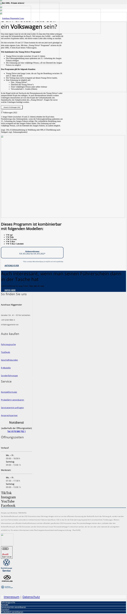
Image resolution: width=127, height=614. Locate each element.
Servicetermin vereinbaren (13, 607)
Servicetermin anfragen (12, 407)
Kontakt (4, 604)
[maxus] (7, 584)
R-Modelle (6, 367)
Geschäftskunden (9, 360)
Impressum (11, 597)
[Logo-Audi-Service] (7, 558)
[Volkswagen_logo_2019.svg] (7, 545)
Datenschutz (31, 597)
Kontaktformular (9, 392)
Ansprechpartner (9, 415)
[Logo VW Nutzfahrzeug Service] (6, 571)
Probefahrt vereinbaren (12, 399)
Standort (5, 609)
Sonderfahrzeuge (9, 375)
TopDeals (5, 352)
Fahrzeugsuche (8, 344)
